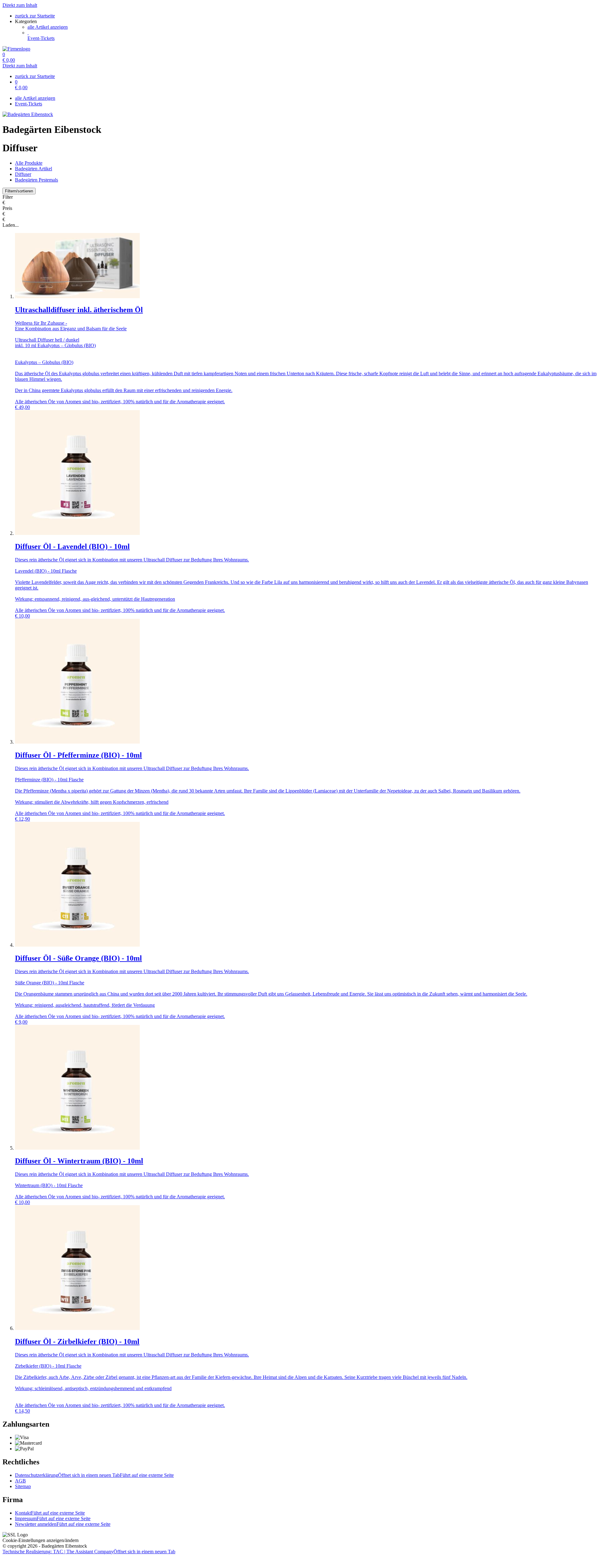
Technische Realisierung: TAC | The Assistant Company (88, 1551)
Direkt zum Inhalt (19, 5)
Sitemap (23, 1486)
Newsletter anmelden (62, 1524)
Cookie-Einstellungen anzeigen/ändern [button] (40, 1540)
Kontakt (50, 1513)
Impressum (52, 1518)
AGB (20, 1480)
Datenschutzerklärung (94, 1475)
